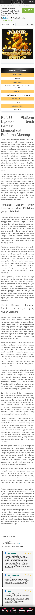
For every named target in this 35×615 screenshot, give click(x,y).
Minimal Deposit (14, 546)
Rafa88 (3, 6)
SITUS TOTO (10, 6)
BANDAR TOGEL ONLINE (23, 6)
